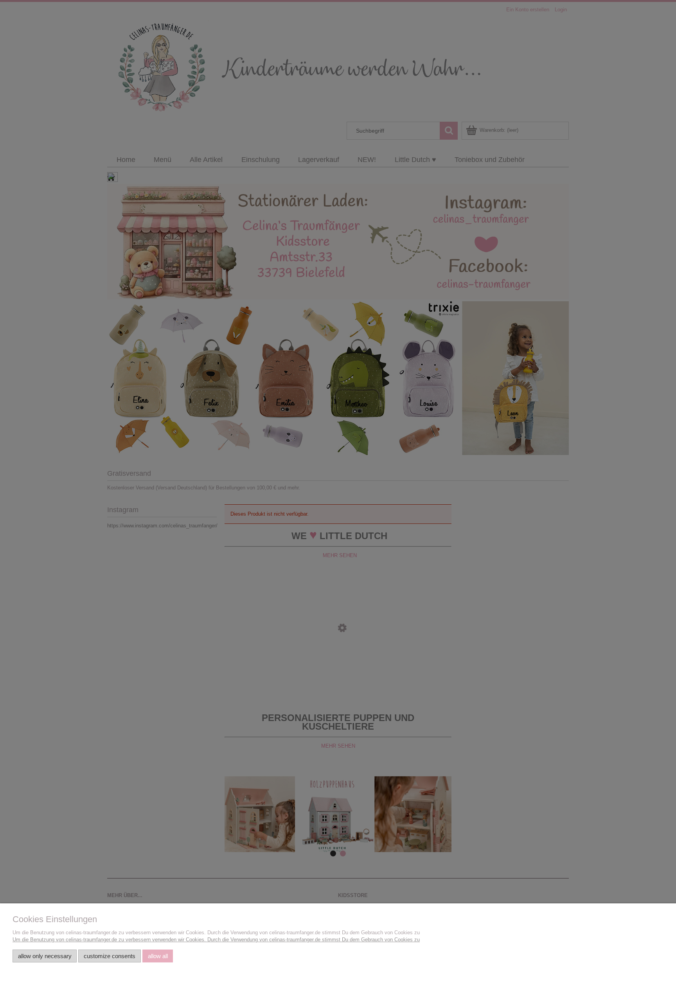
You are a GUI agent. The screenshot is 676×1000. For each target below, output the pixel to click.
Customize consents (109, 956)
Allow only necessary (45, 956)
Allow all (158, 956)
